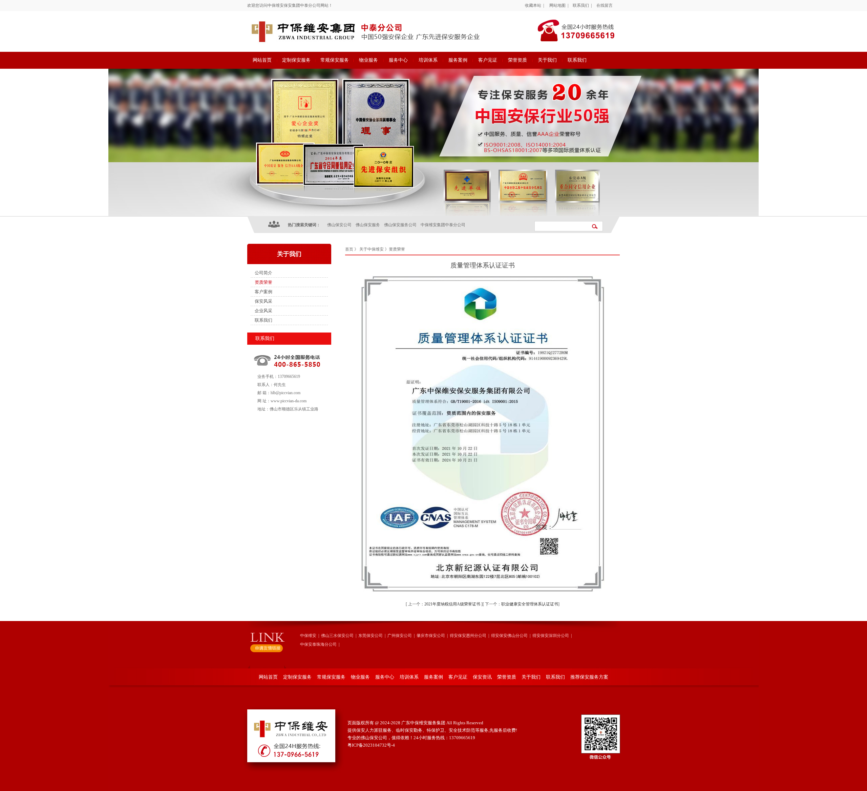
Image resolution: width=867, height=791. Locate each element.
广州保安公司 (399, 635)
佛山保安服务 (368, 224)
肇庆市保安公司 (431, 635)
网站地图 (557, 5)
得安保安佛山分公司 (509, 635)
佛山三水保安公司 (337, 635)
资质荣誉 (263, 282)
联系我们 (581, 5)
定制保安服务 (296, 60)
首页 (349, 249)
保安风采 (263, 301)
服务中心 (398, 60)
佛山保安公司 (339, 224)
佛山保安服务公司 (400, 224)
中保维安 (308, 635)
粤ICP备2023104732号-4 (371, 745)
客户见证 (487, 60)
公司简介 (263, 272)
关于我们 (547, 60)
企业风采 (263, 310)
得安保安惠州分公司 (468, 635)
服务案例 (457, 60)
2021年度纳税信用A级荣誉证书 (452, 604)
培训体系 (428, 60)
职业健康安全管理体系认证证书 (529, 604)
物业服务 (368, 60)
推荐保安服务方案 (589, 677)
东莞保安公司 (370, 635)
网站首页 (262, 60)
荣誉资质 (517, 60)
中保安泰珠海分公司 (318, 644)
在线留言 (604, 5)
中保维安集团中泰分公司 (443, 224)
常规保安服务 (334, 60)
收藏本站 (533, 5)
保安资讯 (482, 677)
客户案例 (263, 291)
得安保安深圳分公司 (550, 635)
